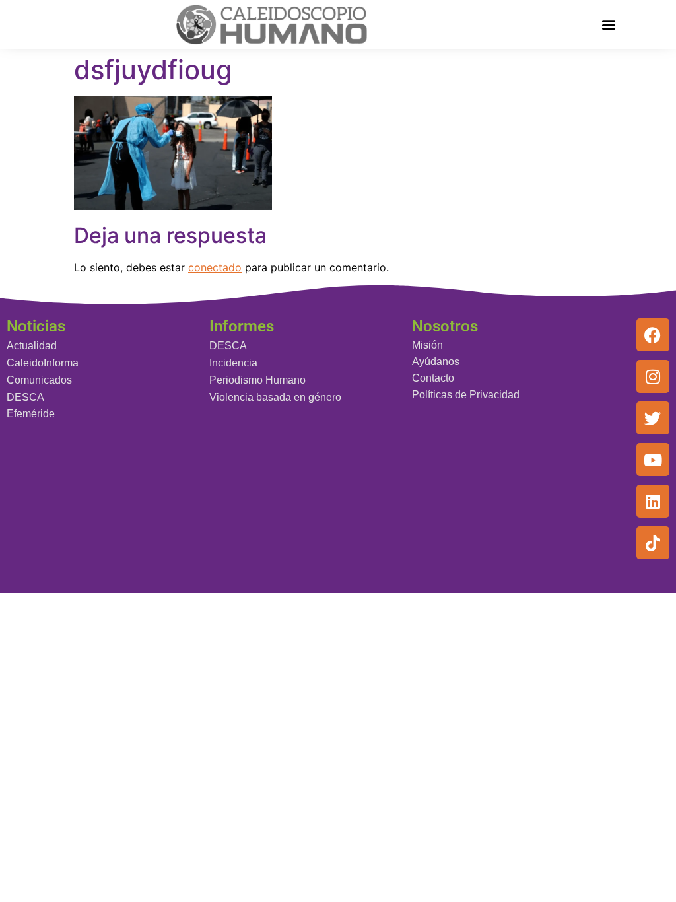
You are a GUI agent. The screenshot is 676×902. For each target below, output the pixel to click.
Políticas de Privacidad (466, 394)
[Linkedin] (652, 501)
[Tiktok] (652, 542)
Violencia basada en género (275, 397)
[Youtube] (652, 459)
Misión (427, 345)
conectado (215, 267)
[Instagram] (652, 376)
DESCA (25, 397)
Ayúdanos (435, 361)
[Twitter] (652, 417)
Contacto (433, 378)
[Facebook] (652, 334)
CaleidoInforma (43, 362)
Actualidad (32, 345)
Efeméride (31, 413)
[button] (608, 24)
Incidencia (233, 362)
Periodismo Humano (257, 380)
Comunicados (39, 380)
